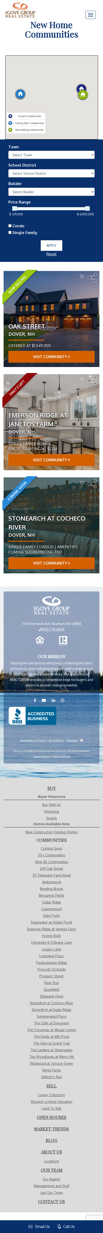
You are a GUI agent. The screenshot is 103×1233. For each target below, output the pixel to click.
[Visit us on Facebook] (37, 700)
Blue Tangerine (62, 756)
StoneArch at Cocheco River (51, 1003)
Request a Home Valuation (51, 1102)
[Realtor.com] (63, 641)
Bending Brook (51, 889)
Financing (51, 811)
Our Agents (51, 1179)
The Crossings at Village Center (51, 1030)
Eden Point (51, 916)
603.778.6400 (53, 629)
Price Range (19, 202)
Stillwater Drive (51, 996)
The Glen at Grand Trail (51, 1043)
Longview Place (51, 956)
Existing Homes (66, 832)
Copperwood (51, 909)
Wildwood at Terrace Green (51, 1063)
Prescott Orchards (51, 969)
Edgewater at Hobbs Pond (51, 922)
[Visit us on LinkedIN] (56, 700)
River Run (51, 983)
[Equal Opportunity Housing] (40, 641)
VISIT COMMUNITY (50, 356)
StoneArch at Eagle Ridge (51, 1010)
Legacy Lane (51, 949)
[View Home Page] (51, 605)
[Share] (92, 277)
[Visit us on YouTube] (46, 700)
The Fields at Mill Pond (51, 1037)
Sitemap (72, 740)
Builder (15, 183)
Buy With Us (51, 805)
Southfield (51, 989)
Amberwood (51, 882)
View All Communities (51, 862)
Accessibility (56, 740)
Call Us (67, 1226)
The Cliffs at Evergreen (51, 1023)
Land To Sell (51, 1108)
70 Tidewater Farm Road (51, 875)
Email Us (41, 1226)
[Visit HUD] (81, 740)
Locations (51, 1161)
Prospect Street (51, 976)
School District (22, 165)
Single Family (24, 232)
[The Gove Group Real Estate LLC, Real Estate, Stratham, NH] (32, 716)
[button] (20, 93)
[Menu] (90, 15)
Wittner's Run (51, 1077)
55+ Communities (51, 855)
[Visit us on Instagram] (65, 700)
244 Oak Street (51, 868)
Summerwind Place (51, 1016)
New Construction (39, 832)
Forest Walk (51, 936)
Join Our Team (51, 1193)
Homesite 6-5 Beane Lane (51, 942)
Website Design (41, 756)
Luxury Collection (51, 1095)
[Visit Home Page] (20, 6)
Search (51, 818)
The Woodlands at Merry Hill (51, 1057)
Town (13, 146)
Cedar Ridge (51, 902)
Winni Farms (51, 1070)
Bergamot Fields (51, 895)
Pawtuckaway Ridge (51, 963)
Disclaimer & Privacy (33, 740)
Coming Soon (51, 848)
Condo (17, 225)
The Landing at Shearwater (51, 1050)
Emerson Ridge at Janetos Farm (51, 929)
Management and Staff (51, 1186)
